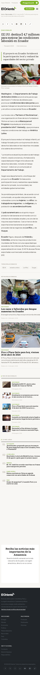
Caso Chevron (5, 3)
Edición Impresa (6, 652)
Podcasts (15, 3)
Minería (3, 622)
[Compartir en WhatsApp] (3, 24)
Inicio (3, 14)
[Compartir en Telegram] (16, 24)
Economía (4, 625)
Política (3, 628)
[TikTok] (34, 668)
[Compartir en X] (12, 24)
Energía (3, 619)
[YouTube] (25, 668)
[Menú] (37, 9)
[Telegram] (29, 668)
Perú (2, 636)
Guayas (34, 267)
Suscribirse (29, 9)
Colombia (4, 639)
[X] (10, 668)
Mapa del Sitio (5, 655)
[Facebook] (5, 668)
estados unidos (15, 267)
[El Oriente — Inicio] (8, 9)
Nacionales (8, 14)
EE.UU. (4, 267)
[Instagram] (15, 668)
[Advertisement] (20, 513)
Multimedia (24, 622)
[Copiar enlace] (30, 24)
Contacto (4, 649)
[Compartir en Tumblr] (25, 24)
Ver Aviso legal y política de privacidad (13, 609)
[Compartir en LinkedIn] (21, 24)
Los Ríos (25, 267)
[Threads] (20, 668)
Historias (23, 625)
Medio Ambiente (6, 631)
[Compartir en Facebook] (7, 24)
